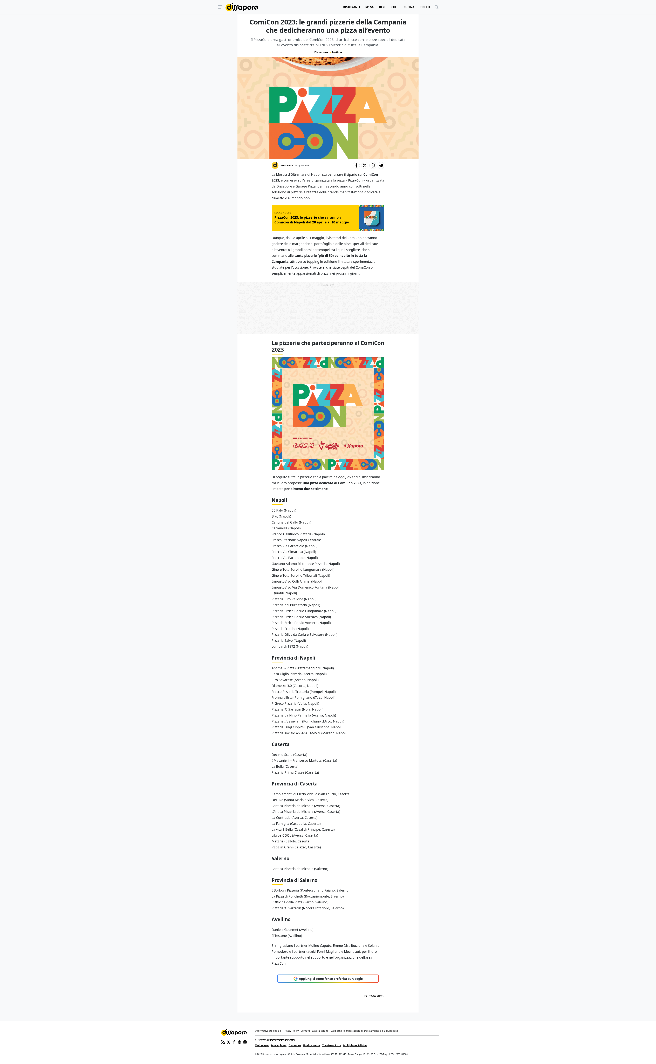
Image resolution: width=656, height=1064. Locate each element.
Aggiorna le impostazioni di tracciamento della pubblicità (364, 1030)
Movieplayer (278, 1045)
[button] (356, 165)
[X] (228, 1042)
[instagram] (245, 1042)
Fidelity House (311, 1045)
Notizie (337, 52)
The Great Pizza (331, 1045)
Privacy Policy (291, 1030)
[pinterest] (239, 1042)
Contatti (305, 1030)
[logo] (242, 7)
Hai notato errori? (374, 995)
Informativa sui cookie (268, 1030)
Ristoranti (351, 7)
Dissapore (321, 52)
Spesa (369, 7)
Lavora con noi (320, 1030)
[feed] (223, 1042)
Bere (382, 7)
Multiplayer (262, 1045)
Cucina (409, 7)
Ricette (425, 7)
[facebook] (234, 1042)
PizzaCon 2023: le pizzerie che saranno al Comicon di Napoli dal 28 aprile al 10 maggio (311, 219)
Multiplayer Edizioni (355, 1045)
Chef (394, 7)
